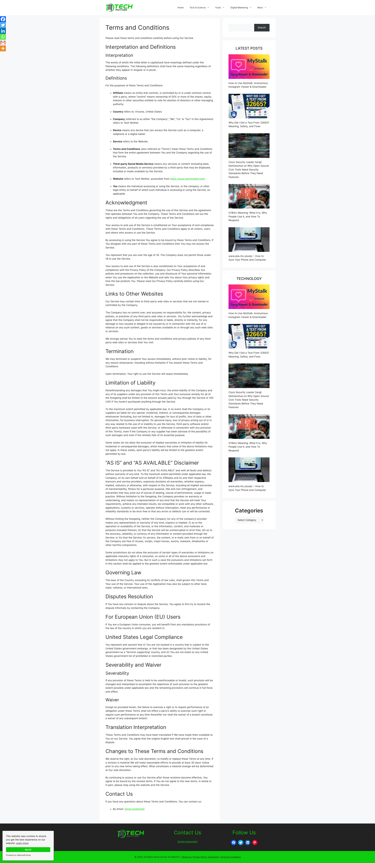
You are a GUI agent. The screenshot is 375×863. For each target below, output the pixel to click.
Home (181, 7)
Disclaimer (213, 857)
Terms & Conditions (230, 857)
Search (262, 27)
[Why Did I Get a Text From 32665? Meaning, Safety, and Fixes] (249, 116)
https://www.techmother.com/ (187, 178)
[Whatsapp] (3, 37)
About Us (186, 857)
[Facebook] (3, 19)
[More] (3, 48)
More (260, 7)
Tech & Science (198, 7)
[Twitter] (3, 25)
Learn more (22, 843)
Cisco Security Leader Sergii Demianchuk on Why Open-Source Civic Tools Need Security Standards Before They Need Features (249, 170)
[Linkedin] (3, 31)
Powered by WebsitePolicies (18, 855)
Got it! (28, 849)
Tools (218, 7)
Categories (249, 510)
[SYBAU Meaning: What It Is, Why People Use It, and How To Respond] (249, 206)
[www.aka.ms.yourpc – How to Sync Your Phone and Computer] (249, 249)
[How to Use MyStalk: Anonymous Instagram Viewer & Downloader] (249, 76)
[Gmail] (3, 43)
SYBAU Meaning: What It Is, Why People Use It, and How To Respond (248, 216)
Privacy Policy (200, 857)
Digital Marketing (239, 7)
